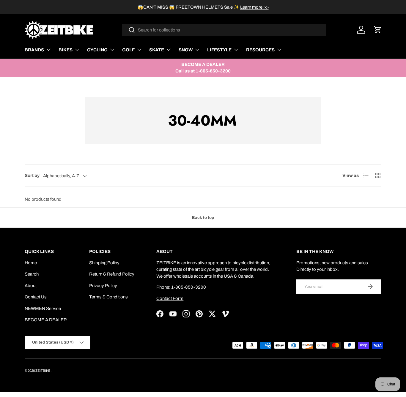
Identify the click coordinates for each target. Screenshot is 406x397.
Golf (128, 50)
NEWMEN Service (43, 308)
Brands (34, 50)
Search (32, 274)
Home (31, 262)
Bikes (66, 50)
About (31, 285)
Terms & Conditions (108, 297)
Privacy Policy (103, 285)
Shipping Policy (104, 262)
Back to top (203, 217)
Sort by (32, 175)
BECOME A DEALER (46, 319)
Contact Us (36, 297)
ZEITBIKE (43, 370)
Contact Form (169, 298)
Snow (186, 50)
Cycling (97, 50)
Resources (260, 50)
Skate (156, 50)
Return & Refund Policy (111, 274)
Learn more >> (254, 7)
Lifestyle (219, 50)
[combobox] (224, 30)
